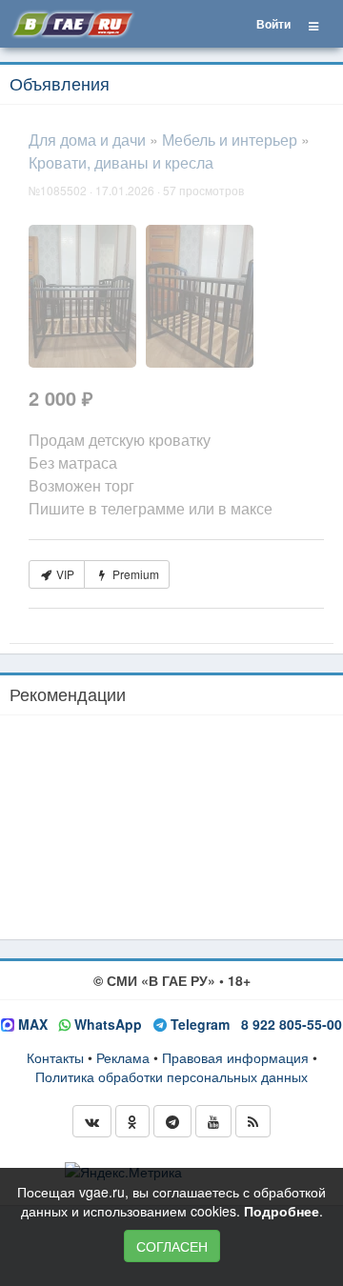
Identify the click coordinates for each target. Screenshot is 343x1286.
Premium (134, 574)
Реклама (123, 1057)
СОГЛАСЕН (172, 1246)
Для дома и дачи (87, 140)
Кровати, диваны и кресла (121, 162)
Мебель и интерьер (229, 140)
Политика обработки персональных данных (171, 1076)
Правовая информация (235, 1057)
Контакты (55, 1057)
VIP (63, 574)
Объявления (60, 82)
